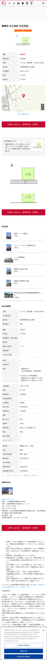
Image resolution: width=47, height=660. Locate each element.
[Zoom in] (42, 105)
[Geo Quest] (31, 3)
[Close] (43, 630)
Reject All (23, 651)
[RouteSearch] (14, 3)
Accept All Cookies (23, 656)
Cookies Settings (23, 645)
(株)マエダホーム (8, 499)
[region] (23, 98)
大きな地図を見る (23, 114)
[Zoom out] (42, 108)
